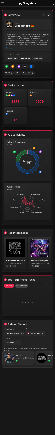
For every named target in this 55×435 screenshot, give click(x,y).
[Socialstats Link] (44, 15)
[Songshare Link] (49, 15)
